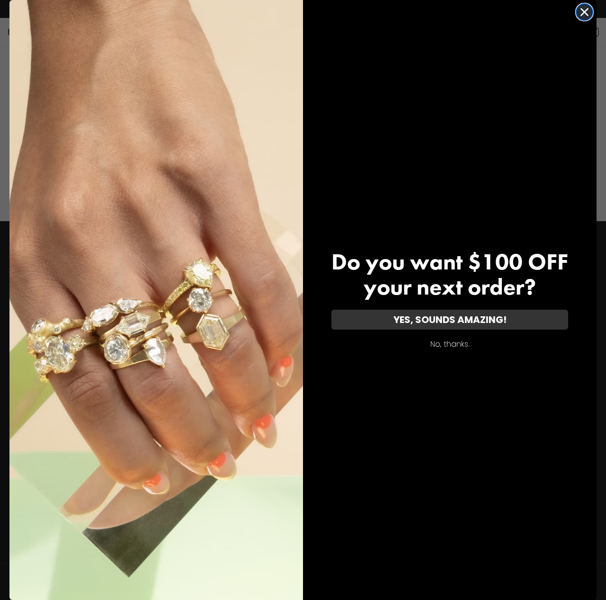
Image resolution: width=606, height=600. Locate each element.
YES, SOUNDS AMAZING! (450, 319)
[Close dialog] (584, 12)
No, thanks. (449, 344)
